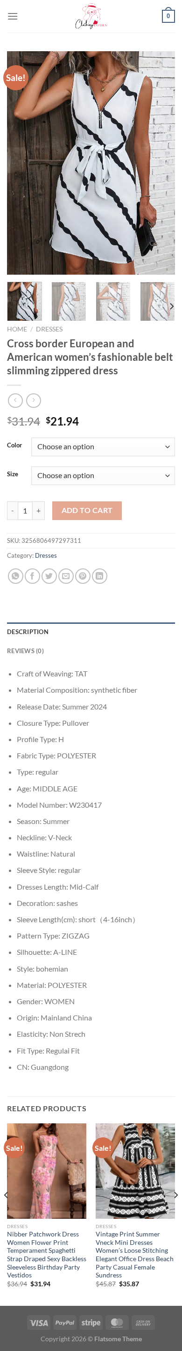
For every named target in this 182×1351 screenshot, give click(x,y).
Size (12, 474)
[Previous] (22, 163)
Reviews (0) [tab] (25, 651)
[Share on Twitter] (49, 576)
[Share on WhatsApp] (15, 576)
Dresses (49, 329)
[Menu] (12, 16)
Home (17, 329)
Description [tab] (28, 631)
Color (14, 445)
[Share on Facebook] (32, 576)
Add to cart (87, 510)
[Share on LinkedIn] (99, 576)
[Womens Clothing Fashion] (91, 16)
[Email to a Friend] (66, 576)
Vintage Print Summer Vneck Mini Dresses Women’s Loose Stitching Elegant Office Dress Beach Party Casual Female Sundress (135, 1254)
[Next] (160, 163)
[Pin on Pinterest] (83, 576)
